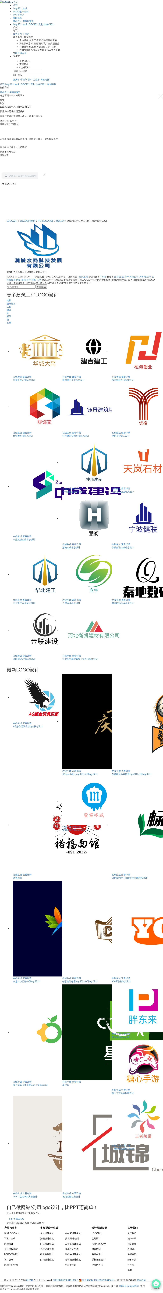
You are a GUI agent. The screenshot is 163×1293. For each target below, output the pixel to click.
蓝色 (28, 279)
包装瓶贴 (96, 1248)
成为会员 (17, 33)
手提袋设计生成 (73, 1254)
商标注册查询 (11, 1264)
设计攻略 (8, 1259)
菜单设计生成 (71, 1248)
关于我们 (132, 1233)
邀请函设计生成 (73, 1259)
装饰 (34, 279)
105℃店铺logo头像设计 (25, 1196)
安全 (9, 322)
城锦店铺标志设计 (71, 1196)
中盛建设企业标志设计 (24, 539)
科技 (151, 276)
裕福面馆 (17, 877)
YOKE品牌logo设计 (121, 981)
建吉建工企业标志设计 (73, 380)
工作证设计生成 (73, 1243)
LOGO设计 (12, 220)
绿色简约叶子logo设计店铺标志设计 (129, 877)
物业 (146, 276)
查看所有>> (97, 1264)
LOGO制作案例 (27, 220)
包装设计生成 (47, 1248)
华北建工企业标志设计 (24, 603)
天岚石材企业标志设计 (123, 491)
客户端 (131, 1264)
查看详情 (27, 376)
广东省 (103, 276)
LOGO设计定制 (20, 11)
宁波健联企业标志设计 (123, 547)
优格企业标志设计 (121, 435)
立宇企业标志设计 (71, 603)
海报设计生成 (47, 1238)
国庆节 (16, 79)
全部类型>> (71, 1264)
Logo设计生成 (20, 8)
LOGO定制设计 (12, 1254)
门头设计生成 (47, 1243)
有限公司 (134, 276)
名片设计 (96, 1238)
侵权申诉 (132, 1254)
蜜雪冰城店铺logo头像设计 (75, 829)
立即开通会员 (19, 53)
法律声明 (132, 1238)
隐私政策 (132, 1259)
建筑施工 (11, 303)
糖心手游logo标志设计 (123, 1092)
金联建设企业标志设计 (24, 658)
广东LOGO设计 (45, 220)
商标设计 (17, 21)
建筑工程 (60, 220)
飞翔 (39, 279)
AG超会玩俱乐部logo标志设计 (28, 726)
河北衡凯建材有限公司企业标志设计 (80, 658)
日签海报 (44, 79)
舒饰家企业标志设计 (23, 435)
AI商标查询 (28, 21)
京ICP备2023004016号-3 (65, 1280)
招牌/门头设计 (99, 1243)
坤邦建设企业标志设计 (73, 491)
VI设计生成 (9, 1238)
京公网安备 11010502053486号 (98, 1280)
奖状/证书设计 (72, 1238)
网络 (18, 279)
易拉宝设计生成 (73, 1233)
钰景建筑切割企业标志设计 (75, 435)
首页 (15, 5)
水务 (141, 276)
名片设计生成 (47, 1233)
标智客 (29, 1280)
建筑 (121, 276)
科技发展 (11, 279)
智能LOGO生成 (12, 1233)
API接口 (131, 1248)
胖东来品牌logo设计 (122, 1037)
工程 (9, 306)
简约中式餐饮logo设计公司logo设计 (80, 774)
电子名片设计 (47, 1254)
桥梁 (9, 316)
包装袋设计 (97, 1254)
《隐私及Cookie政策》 (129, 1285)
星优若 (65, 1084)
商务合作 (132, 1243)
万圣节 (36, 79)
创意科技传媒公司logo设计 (26, 981)
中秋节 (23, 79)
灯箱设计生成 (47, 1259)
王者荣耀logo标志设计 (123, 1148)
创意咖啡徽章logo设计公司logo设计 (80, 981)
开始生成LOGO (16, 1218)
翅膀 (23, 279)
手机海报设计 (98, 1259)
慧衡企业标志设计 (71, 547)
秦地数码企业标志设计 (123, 603)
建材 (116, 276)
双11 (30, 79)
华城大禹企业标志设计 (24, 380)
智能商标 (17, 17)
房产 (126, 276)
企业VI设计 (18, 14)
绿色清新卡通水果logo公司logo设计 (30, 1084)
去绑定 (3, 143)
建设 (9, 309)
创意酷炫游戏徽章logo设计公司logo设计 (132, 774)
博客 (130, 1269)
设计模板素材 (11, 1248)
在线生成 (17, 376)
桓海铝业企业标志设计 (123, 380)
